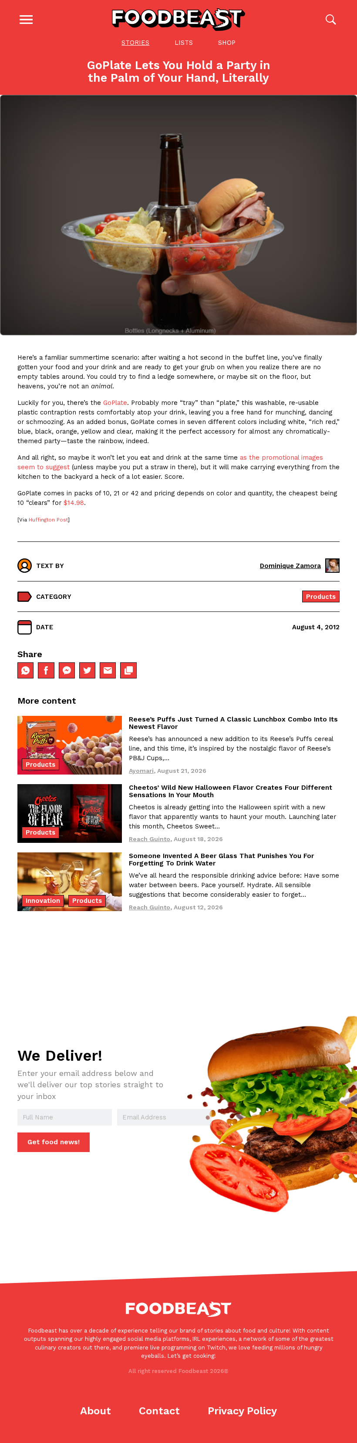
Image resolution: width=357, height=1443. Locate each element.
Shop (227, 43)
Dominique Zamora (290, 566)
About (95, 1411)
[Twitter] (87, 670)
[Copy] (128, 670)
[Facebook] (46, 670)
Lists (184, 43)
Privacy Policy (242, 1411)
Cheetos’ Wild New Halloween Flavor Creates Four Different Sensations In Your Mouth (230, 791)
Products (321, 597)
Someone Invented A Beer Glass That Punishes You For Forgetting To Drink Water (221, 859)
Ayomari (141, 770)
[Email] (108, 670)
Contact (159, 1411)
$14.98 (74, 503)
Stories (135, 43)
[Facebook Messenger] (67, 670)
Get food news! (53, 1142)
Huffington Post (48, 520)
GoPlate (115, 403)
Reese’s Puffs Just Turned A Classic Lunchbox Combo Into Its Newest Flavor (233, 723)
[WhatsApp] (25, 670)
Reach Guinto (149, 838)
